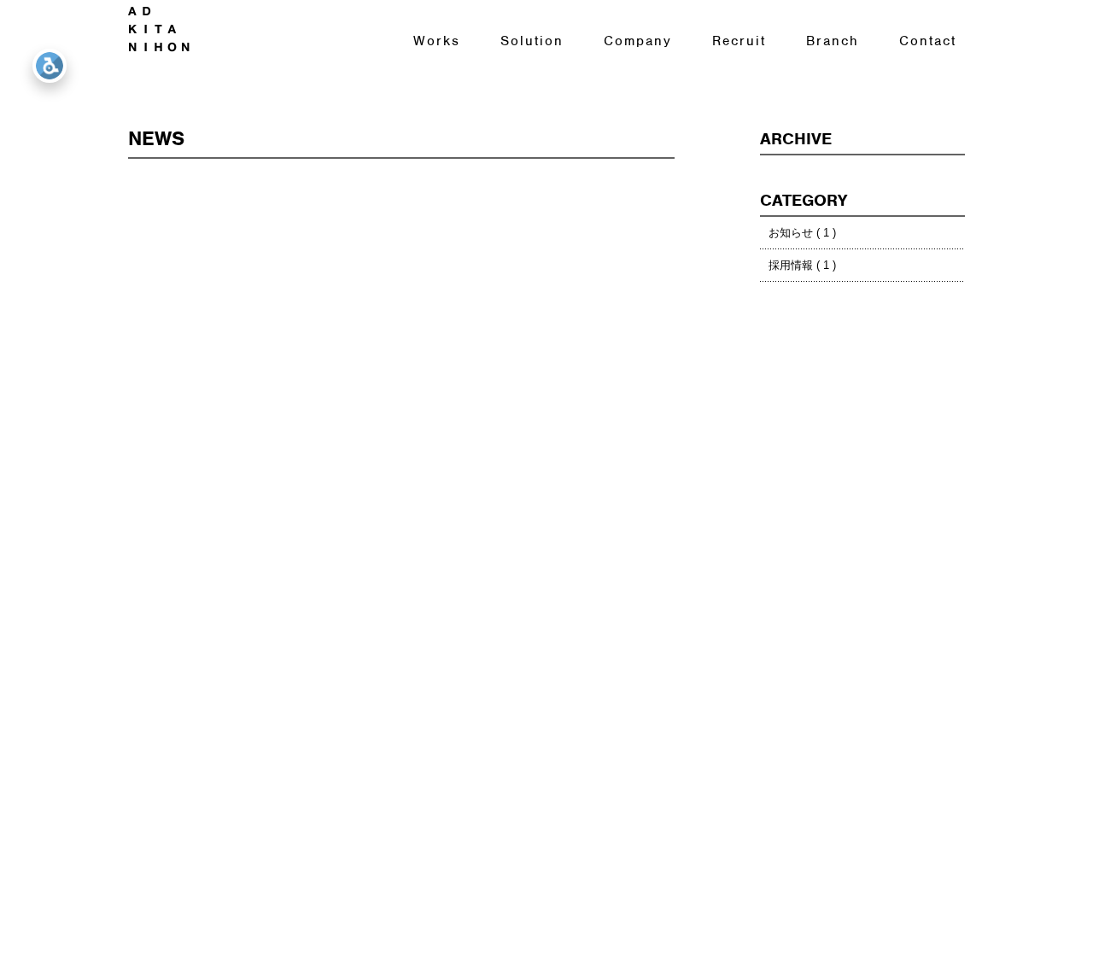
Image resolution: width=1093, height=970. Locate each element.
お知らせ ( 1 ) (802, 232)
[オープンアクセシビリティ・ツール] (49, 66)
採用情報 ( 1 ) (802, 265)
